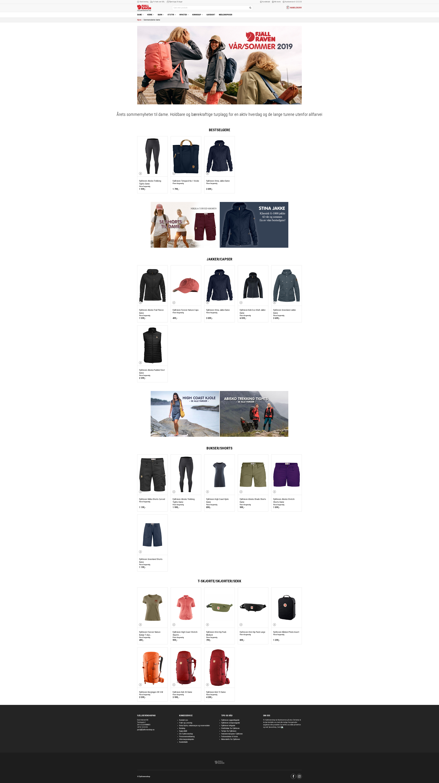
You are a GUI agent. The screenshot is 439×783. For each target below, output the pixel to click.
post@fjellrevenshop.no (145, 730)
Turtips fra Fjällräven (228, 731)
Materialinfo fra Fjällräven (230, 739)
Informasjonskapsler (186, 739)
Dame (139, 15)
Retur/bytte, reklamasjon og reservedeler (194, 725)
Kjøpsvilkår (183, 731)
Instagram (299, 776)
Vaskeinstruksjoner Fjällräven (232, 734)
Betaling (182, 728)
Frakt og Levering (185, 723)
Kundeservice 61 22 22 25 (293, 2)
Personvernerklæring (187, 736)
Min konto (277, 2)
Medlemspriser (225, 15)
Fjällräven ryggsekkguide (230, 720)
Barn (160, 15)
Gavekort (210, 15)
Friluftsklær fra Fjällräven (230, 728)
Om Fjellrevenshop (186, 734)
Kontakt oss (183, 720)
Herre (149, 15)
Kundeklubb (266, 2)
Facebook (293, 776)
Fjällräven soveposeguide (230, 723)
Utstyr (171, 15)
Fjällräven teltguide (228, 725)
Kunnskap (196, 15)
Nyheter (183, 15)
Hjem (139, 20)
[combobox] (212, 7)
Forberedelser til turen (229, 736)
